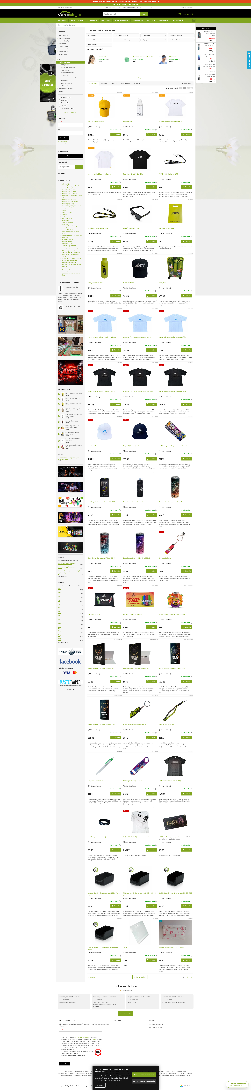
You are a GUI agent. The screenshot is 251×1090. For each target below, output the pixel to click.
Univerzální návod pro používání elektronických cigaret (71, 250)
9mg (59, 619)
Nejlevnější (104, 84)
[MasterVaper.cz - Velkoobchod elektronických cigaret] (70, 682)
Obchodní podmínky (67, 222)
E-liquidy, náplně (63, 46)
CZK (182, 7)
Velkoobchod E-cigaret (68, 243)
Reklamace (65, 224)
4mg (59, 604)
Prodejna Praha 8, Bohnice (69, 194)
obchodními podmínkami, (82, 1037)
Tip (63, 106)
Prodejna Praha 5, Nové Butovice (71, 188)
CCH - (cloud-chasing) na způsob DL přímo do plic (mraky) (70, 572)
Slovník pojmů (66, 270)
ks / (70, 156)
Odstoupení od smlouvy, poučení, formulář (71, 227)
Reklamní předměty (66, 83)
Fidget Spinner (65, 70)
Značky (61, 91)
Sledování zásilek (67, 241)
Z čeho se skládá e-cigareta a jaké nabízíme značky (68, 458)
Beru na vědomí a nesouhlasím (144, 1081)
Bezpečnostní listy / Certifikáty (71, 253)
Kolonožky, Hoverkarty (67, 73)
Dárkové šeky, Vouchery (68, 67)
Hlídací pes (65, 237)
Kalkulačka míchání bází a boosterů (72, 236)
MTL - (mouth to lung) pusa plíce (67, 563)
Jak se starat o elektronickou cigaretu (70, 256)
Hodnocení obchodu (67, 239)
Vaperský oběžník (67, 247)
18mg (59, 635)
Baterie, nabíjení (63, 54)
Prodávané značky (67, 272)
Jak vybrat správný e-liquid (69, 260)
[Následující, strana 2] (187, 977)
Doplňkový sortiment (65, 62)
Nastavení (100, 1085)
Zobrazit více (125, 1013)
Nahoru (92, 977)
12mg (59, 627)
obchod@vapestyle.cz (158, 1025)
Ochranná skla (65, 75)
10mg (59, 623)
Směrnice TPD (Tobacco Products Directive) (71, 265)
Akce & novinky (63, 36)
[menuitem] (62, 20)
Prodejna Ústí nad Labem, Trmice (71, 205)
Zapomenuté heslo (63, 144)
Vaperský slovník (67, 268)
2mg (59, 596)
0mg (59, 588)
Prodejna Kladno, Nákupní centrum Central (172, 1073)
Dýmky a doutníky (64, 41)
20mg (59, 639)
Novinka (64, 103)
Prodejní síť (189, 1073)
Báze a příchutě (63, 49)
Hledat (144, 14)
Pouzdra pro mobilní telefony (69, 78)
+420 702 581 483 (157, 1027)
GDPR (63, 234)
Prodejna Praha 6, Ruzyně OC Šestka (175, 1071)
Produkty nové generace (66, 89)
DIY (59, 59)
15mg (59, 631)
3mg (59, 600)
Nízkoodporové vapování (69, 262)
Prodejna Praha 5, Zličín (68, 190)
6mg (59, 612)
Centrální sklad (67, 109)
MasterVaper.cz (70, 689)
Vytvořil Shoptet (189, 1086)
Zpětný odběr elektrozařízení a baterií (71, 275)
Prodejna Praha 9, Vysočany (70, 201)
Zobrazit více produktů (139, 78)
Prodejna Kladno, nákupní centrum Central (72, 208)
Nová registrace (62, 142)
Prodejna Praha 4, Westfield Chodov (130, 7)
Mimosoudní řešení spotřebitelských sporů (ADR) (70, 231)
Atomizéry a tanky (64, 52)
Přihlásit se (63, 138)
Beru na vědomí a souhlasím (144, 1075)
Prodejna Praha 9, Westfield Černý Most (72, 196)
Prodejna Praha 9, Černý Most (83, 1073)
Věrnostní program (67, 218)
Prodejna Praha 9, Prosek (69, 199)
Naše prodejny (110, 7)
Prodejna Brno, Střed (68, 203)
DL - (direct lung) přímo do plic (66, 567)
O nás (63, 216)
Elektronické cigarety (65, 38)
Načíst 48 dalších (140, 977)
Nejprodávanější (125, 84)
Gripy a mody (62, 44)
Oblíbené (64, 215)
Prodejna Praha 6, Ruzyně (69, 192)
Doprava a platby (67, 213)
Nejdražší (114, 84)
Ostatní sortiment (66, 86)
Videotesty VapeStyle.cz (69, 245)
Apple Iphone (64, 81)
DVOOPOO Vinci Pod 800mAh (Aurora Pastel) (209, 33)
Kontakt (64, 211)
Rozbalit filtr (69, 113)
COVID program (65, 65)
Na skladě (65, 97)
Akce (64, 100)
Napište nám (65, 220)
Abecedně (137, 84)
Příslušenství (62, 57)
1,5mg (59, 592)
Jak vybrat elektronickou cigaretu (71, 259)
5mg (59, 608)
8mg (59, 616)
